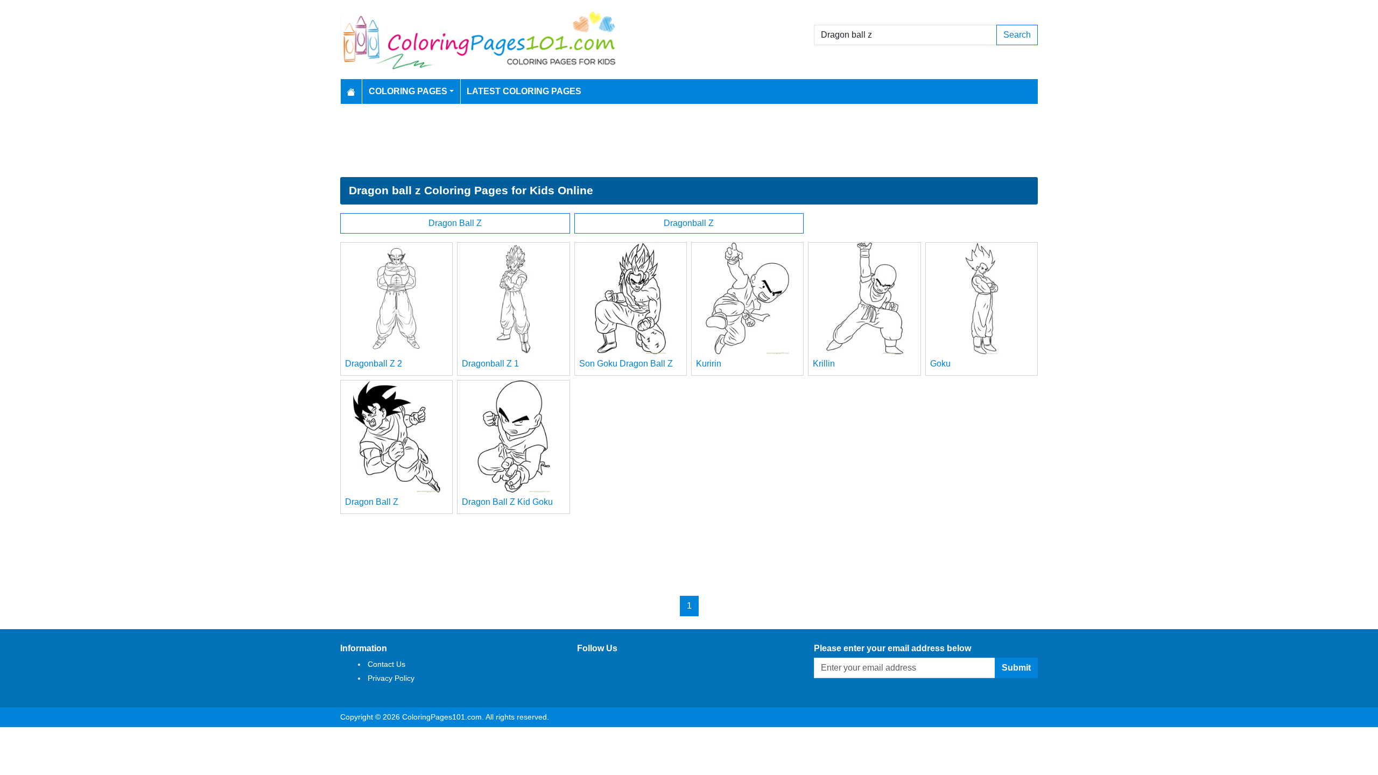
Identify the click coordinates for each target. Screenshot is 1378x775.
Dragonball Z (689, 223)
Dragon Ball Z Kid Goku (507, 501)
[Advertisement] (689, 140)
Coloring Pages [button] (408, 91)
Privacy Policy (391, 678)
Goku (940, 363)
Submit (1016, 667)
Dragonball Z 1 (490, 363)
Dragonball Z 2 (373, 363)
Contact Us (386, 664)
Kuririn (708, 363)
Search (1017, 34)
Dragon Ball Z (455, 223)
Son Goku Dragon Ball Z (626, 363)
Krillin (824, 363)
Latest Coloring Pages (524, 91)
